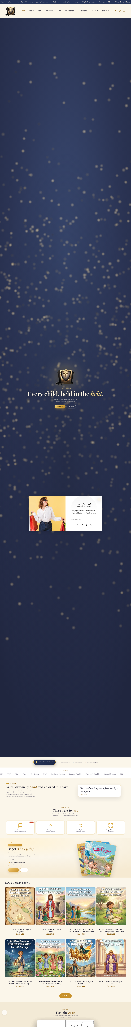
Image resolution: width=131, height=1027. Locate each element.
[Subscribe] (95, 519)
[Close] (99, 499)
